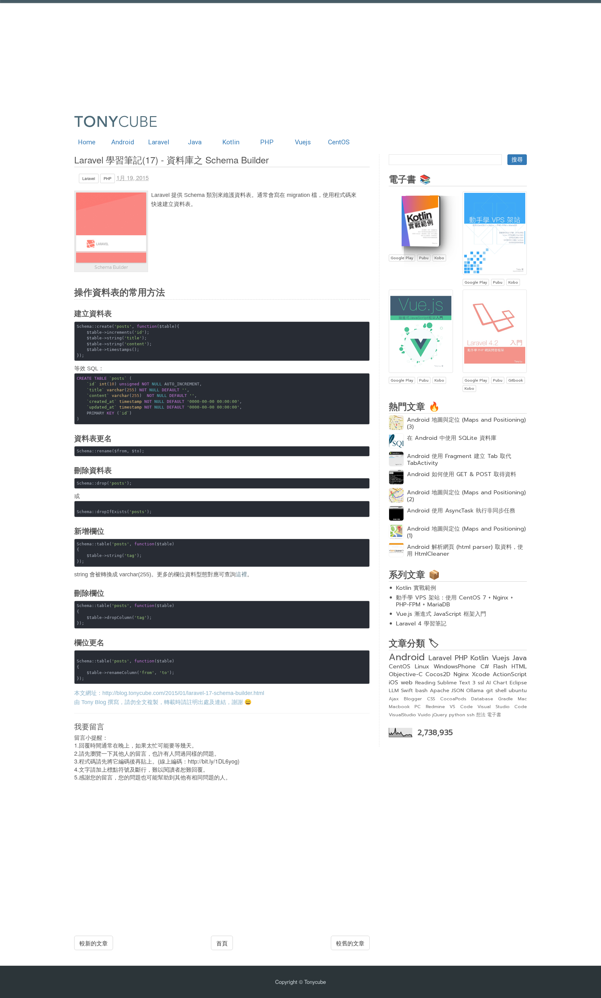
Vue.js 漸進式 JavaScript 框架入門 (441, 614)
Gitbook (515, 380)
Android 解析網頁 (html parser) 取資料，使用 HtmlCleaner (465, 550)
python (457, 714)
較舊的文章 (350, 943)
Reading (425, 683)
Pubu (424, 258)
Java (195, 142)
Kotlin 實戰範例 (416, 588)
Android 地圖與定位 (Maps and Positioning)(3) (466, 423)
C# (484, 666)
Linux (422, 666)
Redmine (435, 706)
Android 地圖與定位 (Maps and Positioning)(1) (466, 532)
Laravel (158, 142)
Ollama (475, 690)
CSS (431, 698)
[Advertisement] (257, 53)
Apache (439, 690)
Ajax (394, 698)
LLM (394, 690)
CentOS (339, 142)
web (407, 682)
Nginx (461, 674)
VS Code (460, 706)
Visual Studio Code (502, 706)
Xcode (481, 674)
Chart (500, 683)
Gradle (505, 698)
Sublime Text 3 (456, 683)
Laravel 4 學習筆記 (421, 623)
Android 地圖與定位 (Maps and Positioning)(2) (466, 496)
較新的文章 (94, 943)
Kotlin (230, 142)
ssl (481, 683)
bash (421, 690)
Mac (522, 698)
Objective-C (406, 674)
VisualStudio (402, 714)
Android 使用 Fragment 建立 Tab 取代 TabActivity (459, 459)
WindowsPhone (455, 666)
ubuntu (518, 690)
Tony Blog (93, 702)
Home (86, 142)
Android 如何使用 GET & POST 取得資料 (461, 474)
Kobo (439, 258)
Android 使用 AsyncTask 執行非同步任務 (461, 510)
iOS (393, 682)
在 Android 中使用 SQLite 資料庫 (451, 438)
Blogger (413, 698)
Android (122, 142)
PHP (267, 142)
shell (500, 690)
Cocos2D (437, 674)
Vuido (424, 714)
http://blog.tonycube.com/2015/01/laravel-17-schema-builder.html (183, 693)
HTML (519, 666)
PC (417, 706)
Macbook (399, 706)
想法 (480, 714)
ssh (471, 714)
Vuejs (303, 142)
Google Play (402, 258)
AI (488, 683)
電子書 (494, 714)
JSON (457, 690)
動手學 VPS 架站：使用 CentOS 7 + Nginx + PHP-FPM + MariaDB (454, 601)
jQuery (439, 714)
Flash (500, 666)
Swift (407, 690)
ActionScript (510, 674)
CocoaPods (453, 698)
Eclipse (518, 683)
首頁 (222, 943)
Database (482, 698)
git (489, 690)
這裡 (241, 574)
